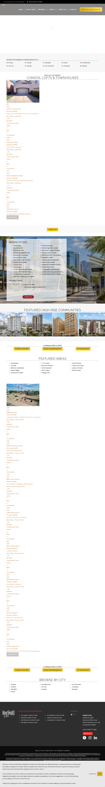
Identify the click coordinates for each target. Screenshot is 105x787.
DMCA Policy (50, 750)
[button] (2, 323)
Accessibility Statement (62, 750)
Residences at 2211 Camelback (13, 335)
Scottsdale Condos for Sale (55, 715)
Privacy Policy (40, 750)
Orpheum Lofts (66, 335)
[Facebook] (84, 738)
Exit (100, 774)
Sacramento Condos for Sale (56, 720)
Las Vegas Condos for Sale (29, 715)
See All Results (12, 217)
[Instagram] (90, 738)
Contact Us (92, 774)
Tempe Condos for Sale (54, 718)
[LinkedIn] (95, 738)
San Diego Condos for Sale (29, 722)
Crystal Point (39, 335)
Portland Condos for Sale (28, 718)
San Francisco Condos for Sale (30, 720)
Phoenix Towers (92, 335)
